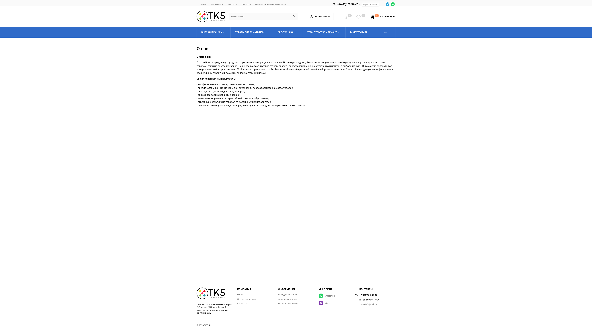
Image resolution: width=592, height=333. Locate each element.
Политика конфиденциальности (270, 4)
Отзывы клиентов (246, 299)
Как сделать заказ (287, 295)
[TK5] (215, 294)
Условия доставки (287, 299)
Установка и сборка (288, 303)
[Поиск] (294, 16)
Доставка (246, 4)
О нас (203, 4)
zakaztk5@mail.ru (368, 304)
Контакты (232, 4)
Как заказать (217, 4)
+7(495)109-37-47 (347, 4)
